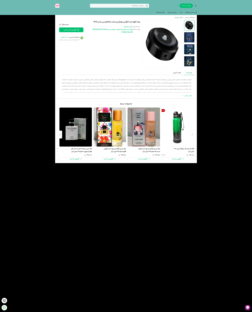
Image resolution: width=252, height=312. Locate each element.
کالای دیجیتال (178, 17)
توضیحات (189, 73)
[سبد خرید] (196, 6)
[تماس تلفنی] (4, 300)
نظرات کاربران (177, 73)
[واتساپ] (4, 307)
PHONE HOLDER (127, 32)
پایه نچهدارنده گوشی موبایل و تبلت (117, 29)
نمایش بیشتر (188, 96)
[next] (59, 134)
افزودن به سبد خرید (69, 30)
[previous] (192, 134)
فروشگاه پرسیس (190, 17)
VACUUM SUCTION (99, 29)
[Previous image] (145, 44)
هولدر (131, 29)
